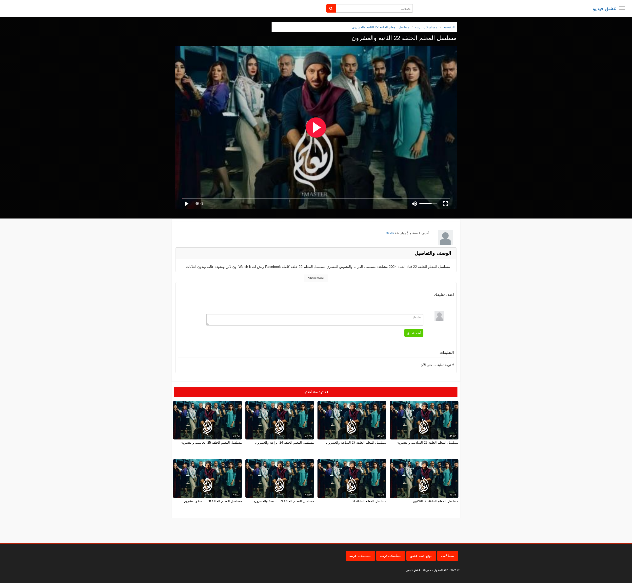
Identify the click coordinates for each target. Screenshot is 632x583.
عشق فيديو (604, 8)
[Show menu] (622, 8)
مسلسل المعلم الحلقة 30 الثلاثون (435, 501)
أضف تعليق (414, 333)
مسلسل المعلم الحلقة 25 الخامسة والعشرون (211, 442)
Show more (316, 278)
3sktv (390, 233)
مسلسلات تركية (390, 556)
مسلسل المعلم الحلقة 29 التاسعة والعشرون (284, 501)
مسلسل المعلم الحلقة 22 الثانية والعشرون (381, 27)
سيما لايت (447, 556)
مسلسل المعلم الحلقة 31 (369, 501)
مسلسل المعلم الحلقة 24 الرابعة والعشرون (284, 442)
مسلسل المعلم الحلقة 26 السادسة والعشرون (427, 442)
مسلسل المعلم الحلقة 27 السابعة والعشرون (356, 442)
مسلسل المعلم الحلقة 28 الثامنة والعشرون (212, 501)
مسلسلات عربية (360, 556)
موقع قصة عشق (421, 556)
